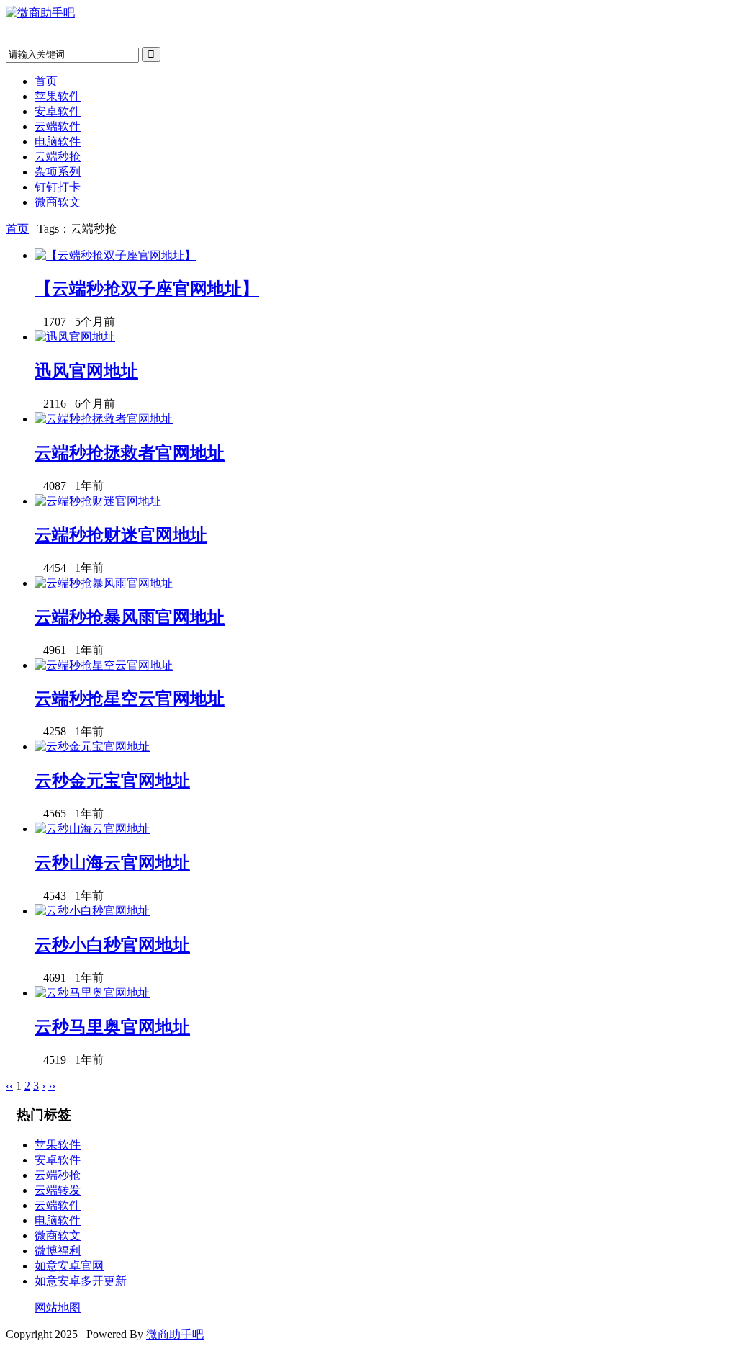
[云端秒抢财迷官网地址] (98, 501)
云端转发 (58, 1190)
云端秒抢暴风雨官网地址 (130, 617)
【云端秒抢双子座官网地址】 (147, 288)
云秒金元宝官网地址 (112, 780)
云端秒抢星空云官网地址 (130, 698)
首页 (46, 81)
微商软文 (58, 202)
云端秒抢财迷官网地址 (121, 535)
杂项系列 (58, 172)
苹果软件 (58, 96)
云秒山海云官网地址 (112, 862)
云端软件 (58, 126)
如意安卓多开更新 (81, 1281)
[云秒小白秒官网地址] (92, 911)
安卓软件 (58, 111)
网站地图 (58, 1307)
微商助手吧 (175, 1334)
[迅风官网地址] (75, 337)
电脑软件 (58, 141)
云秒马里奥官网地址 (112, 1027)
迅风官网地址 (86, 371)
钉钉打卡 (58, 187)
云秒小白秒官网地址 (112, 945)
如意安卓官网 (69, 1266)
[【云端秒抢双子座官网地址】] (115, 255)
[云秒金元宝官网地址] (92, 746)
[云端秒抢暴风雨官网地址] (104, 583)
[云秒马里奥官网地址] (92, 993)
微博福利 (58, 1251)
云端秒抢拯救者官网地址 (130, 453)
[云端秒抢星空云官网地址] (104, 665)
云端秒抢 (58, 157)
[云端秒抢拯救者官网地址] (104, 419)
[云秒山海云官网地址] (92, 828)
